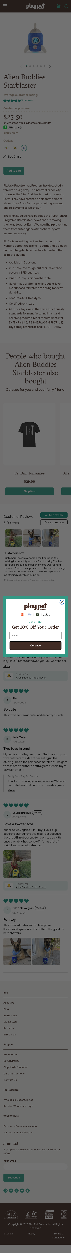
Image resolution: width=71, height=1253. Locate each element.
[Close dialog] (62, 602)
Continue (35, 645)
